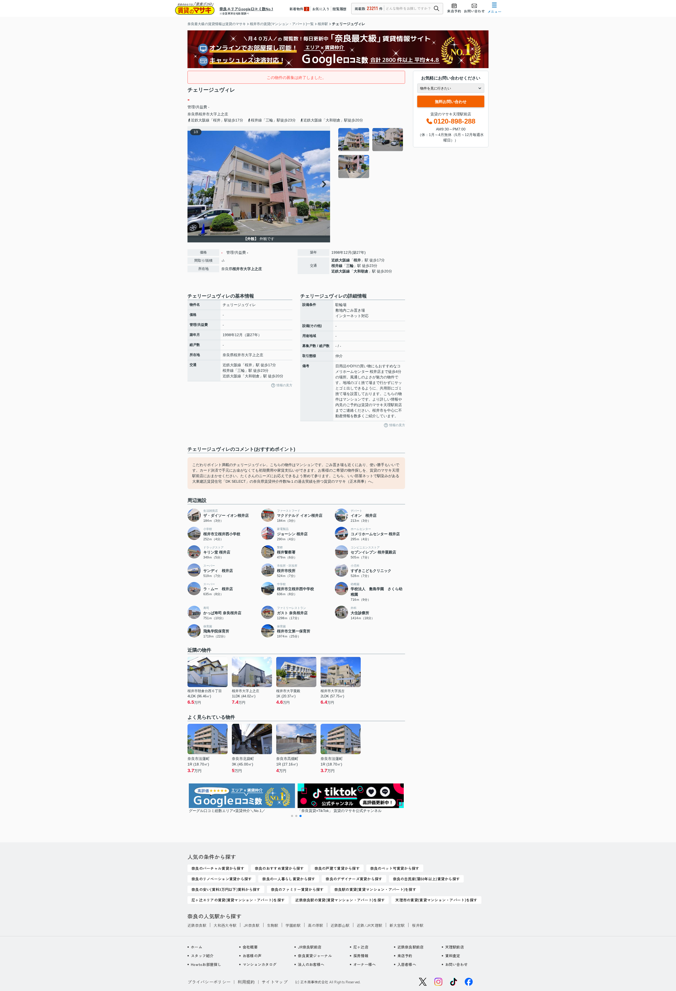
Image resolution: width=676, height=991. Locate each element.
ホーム (196, 947)
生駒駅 (272, 925)
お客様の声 (252, 955)
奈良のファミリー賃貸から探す (297, 889)
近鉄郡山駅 (340, 925)
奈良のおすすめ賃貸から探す (279, 868)
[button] (292, 816)
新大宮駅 (397, 925)
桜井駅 (417, 925)
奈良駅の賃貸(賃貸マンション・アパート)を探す (375, 889)
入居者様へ (406, 964)
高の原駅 (315, 925)
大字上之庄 (219, 114)
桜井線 (336, 266)
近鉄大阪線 (340, 260)
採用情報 (360, 955)
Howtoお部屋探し (206, 964)
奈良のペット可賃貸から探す (394, 868)
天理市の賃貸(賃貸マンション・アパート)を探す (436, 900)
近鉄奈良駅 (196, 925)
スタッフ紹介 (202, 955)
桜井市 (204, 114)
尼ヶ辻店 (360, 947)
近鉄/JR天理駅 (369, 925)
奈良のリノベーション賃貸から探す (221, 878)
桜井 (357, 260)
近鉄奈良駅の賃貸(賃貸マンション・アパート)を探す (340, 900)
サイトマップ (275, 982)
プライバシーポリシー (209, 982)
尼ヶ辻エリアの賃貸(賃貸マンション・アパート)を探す (238, 900)
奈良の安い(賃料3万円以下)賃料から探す (225, 889)
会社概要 (250, 947)
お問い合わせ (456, 964)
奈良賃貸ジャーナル (315, 955)
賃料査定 (452, 955)
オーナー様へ (364, 964)
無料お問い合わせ (451, 101)
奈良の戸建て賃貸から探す (337, 868)
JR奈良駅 (251, 925)
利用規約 (246, 982)
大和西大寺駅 (225, 925)
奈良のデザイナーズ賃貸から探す (354, 878)
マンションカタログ (260, 964)
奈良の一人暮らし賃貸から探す (288, 878)
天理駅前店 (454, 947)
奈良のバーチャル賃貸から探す (217, 868)
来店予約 (404, 955)
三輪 (350, 266)
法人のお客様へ (311, 964)
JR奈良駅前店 (309, 947)
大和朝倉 (361, 271)
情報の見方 (284, 385)
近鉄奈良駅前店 (410, 947)
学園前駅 (293, 925)
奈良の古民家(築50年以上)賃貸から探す (426, 878)
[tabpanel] (371, 153)
